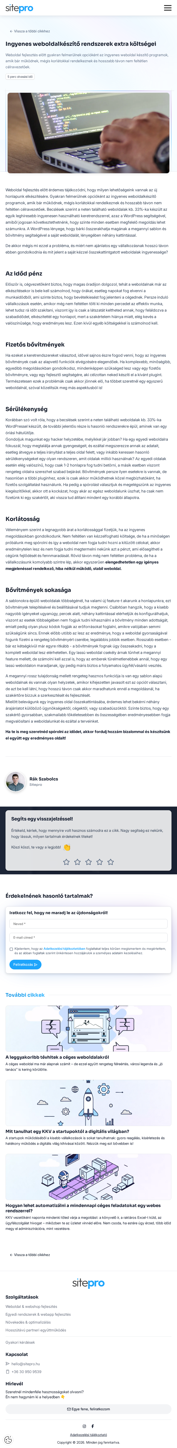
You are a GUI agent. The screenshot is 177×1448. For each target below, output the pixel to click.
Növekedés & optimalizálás (28, 1322)
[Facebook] (92, 1426)
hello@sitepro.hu (26, 1363)
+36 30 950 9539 (26, 1371)
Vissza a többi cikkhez (32, 31)
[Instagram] (84, 1426)
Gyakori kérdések (20, 1342)
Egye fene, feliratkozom (91, 1409)
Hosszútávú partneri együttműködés (36, 1330)
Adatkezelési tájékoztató (88, 1435)
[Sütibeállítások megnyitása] (8, 1440)
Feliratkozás (23, 964)
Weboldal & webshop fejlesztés (31, 1306)
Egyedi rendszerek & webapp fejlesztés (38, 1314)
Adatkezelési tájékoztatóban (64, 948)
